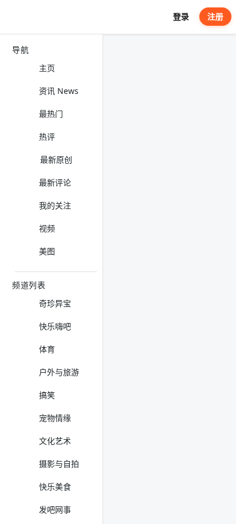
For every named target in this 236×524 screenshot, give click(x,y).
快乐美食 (55, 486)
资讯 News (58, 90)
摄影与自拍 (59, 463)
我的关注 (55, 205)
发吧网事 (55, 509)
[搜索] (158, 17)
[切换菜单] (13, 17)
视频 (47, 228)
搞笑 (47, 394)
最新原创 (56, 159)
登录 (181, 16)
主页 (47, 67)
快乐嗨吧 (55, 326)
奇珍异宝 (55, 303)
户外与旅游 (59, 372)
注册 (215, 16)
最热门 (51, 113)
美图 (47, 251)
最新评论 (55, 182)
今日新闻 (131, 50)
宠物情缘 (55, 417)
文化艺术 (55, 440)
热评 (47, 136)
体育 (47, 349)
